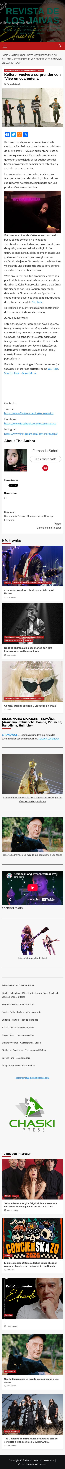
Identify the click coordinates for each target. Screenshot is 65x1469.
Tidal (17, 373)
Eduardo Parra (12, 1326)
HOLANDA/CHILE (12, 1431)
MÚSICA (8, 1255)
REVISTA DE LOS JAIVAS (32, 15)
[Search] (60, 45)
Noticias (8, 1315)
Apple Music (29, 373)
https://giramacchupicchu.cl (32, 958)
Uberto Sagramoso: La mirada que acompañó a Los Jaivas (32, 854)
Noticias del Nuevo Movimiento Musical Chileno (24, 70)
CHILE (7, 583)
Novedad (28, 640)
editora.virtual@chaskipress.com (32, 1077)
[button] (5, 45)
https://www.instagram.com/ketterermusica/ (31, 433)
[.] (32, 1298)
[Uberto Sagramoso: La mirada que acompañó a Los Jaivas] (32, 1354)
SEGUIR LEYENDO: (49, 738)
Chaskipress (11, 1386)
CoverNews (24, 1464)
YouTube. (37, 302)
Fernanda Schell (13, 84)
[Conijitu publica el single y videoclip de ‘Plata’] (32, 681)
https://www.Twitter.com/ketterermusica (29, 413)
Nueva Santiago (12, 1210)
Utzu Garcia (11, 597)
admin (9, 710)
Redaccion (11, 1270)
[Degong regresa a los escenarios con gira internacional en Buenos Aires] (32, 623)
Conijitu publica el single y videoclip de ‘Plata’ (30, 706)
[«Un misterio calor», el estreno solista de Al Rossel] (32, 566)
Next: (49, 526)
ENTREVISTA (10, 1371)
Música (15, 1196)
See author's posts (45, 458)
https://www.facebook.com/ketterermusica (30, 423)
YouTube (53, 368)
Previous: (29, 516)
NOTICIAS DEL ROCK (13, 640)
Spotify (8, 373)
